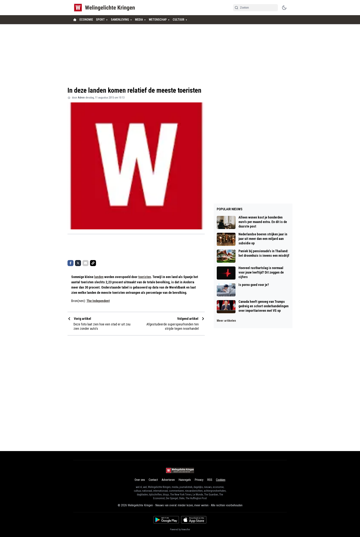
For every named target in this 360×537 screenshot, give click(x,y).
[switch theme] (284, 7)
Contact (153, 480)
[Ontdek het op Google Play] (166, 520)
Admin (81, 97)
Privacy (199, 480)
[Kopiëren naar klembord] (93, 263)
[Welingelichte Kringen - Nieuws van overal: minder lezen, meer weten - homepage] (105, 7)
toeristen (144, 277)
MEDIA (139, 19)
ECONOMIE (86, 19)
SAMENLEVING (120, 19)
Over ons (140, 480)
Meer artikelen (226, 320)
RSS (209, 480)
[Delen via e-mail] (85, 263)
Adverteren (168, 480)
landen (99, 277)
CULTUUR (178, 19)
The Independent (98, 301)
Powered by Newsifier (180, 529)
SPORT (100, 19)
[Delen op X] (78, 263)
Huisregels (184, 480)
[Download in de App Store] (193, 520)
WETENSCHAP (158, 19)
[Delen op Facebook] (71, 263)
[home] (74, 19)
